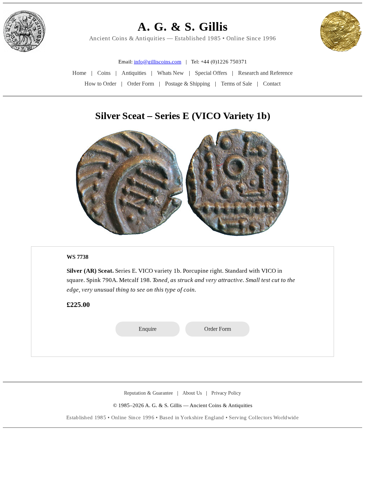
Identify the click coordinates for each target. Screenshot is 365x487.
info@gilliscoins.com (157, 62)
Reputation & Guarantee (148, 393)
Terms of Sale (236, 84)
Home (79, 73)
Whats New (170, 73)
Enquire (147, 329)
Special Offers (211, 73)
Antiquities (134, 73)
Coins (103, 73)
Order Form (140, 84)
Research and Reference (265, 73)
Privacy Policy (226, 393)
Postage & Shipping (187, 84)
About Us (192, 393)
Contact (272, 84)
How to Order (100, 84)
